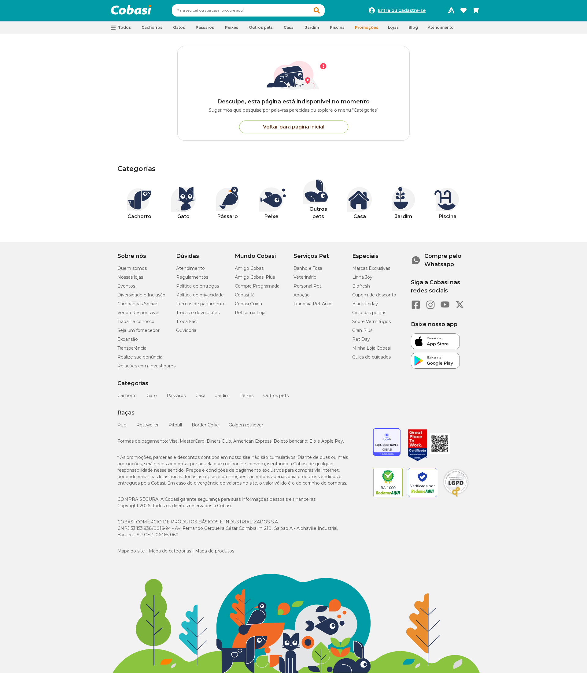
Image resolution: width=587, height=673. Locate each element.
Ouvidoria (186, 330)
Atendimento (441, 27)
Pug (122, 425)
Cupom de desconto (374, 295)
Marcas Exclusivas (371, 268)
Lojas (393, 27)
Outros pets (276, 395)
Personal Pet (307, 286)
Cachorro (127, 395)
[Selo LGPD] (456, 497)
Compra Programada (257, 286)
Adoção (302, 295)
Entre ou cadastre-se (402, 10)
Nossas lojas (130, 277)
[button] (317, 10)
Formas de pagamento (201, 304)
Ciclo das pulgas (369, 312)
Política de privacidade (200, 295)
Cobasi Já (245, 295)
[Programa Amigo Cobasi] (451, 10)
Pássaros (176, 395)
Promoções (366, 27)
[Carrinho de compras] (475, 10)
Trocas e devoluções (198, 312)
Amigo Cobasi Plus (255, 277)
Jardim (222, 395)
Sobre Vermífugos (371, 321)
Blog (413, 27)
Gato (151, 395)
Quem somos (132, 268)
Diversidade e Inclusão (141, 295)
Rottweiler (147, 425)
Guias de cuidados (371, 357)
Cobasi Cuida (248, 304)
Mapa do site (131, 551)
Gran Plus (362, 330)
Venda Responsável (138, 312)
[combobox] (248, 10)
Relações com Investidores (146, 366)
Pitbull (175, 425)
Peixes (246, 395)
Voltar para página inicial (293, 127)
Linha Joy (362, 277)
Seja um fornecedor (138, 330)
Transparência (131, 348)
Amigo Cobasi (249, 268)
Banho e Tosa (308, 268)
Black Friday (365, 304)
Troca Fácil (187, 321)
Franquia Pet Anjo (312, 304)
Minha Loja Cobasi (371, 348)
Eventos (126, 286)
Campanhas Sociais (137, 304)
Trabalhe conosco (135, 321)
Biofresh (361, 286)
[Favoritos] (463, 10)
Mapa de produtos (214, 551)
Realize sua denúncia (139, 357)
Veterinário (305, 277)
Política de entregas (197, 286)
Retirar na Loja (250, 312)
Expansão (127, 339)
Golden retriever (246, 425)
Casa (200, 395)
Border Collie (205, 425)
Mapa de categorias (170, 551)
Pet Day (361, 339)
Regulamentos (192, 277)
